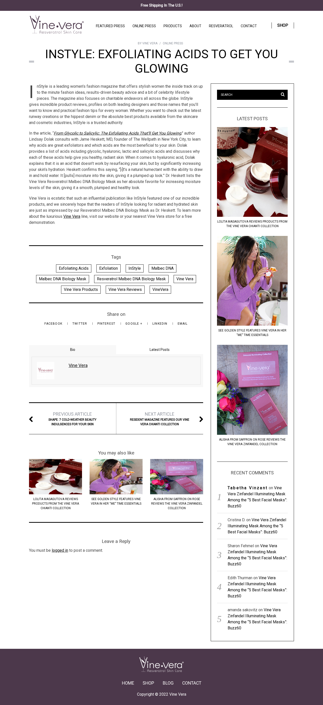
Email (183, 323)
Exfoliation (108, 268)
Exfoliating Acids (74, 268)
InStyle (134, 268)
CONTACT (191, 683)
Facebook (53, 323)
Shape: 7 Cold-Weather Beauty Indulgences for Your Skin (72, 418)
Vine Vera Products (81, 289)
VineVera (160, 289)
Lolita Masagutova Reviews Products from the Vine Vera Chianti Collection (55, 503)
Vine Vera (71, 216)
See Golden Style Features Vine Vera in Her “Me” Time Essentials (252, 333)
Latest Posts (160, 350)
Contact (249, 26)
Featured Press (110, 26)
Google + (134, 323)
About (195, 26)
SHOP (148, 683)
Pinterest (107, 323)
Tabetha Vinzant (248, 487)
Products (173, 26)
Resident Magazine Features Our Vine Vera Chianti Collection (159, 418)
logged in (60, 550)
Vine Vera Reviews (125, 289)
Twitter (80, 323)
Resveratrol (221, 26)
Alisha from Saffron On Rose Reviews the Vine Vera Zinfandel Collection (176, 503)
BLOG (168, 683)
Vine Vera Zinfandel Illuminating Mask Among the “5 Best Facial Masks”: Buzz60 (257, 525)
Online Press (144, 26)
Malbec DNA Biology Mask (62, 279)
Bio (72, 350)
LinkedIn (160, 323)
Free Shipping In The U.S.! (161, 5)
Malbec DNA (162, 268)
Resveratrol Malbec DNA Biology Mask (131, 279)
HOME (128, 683)
